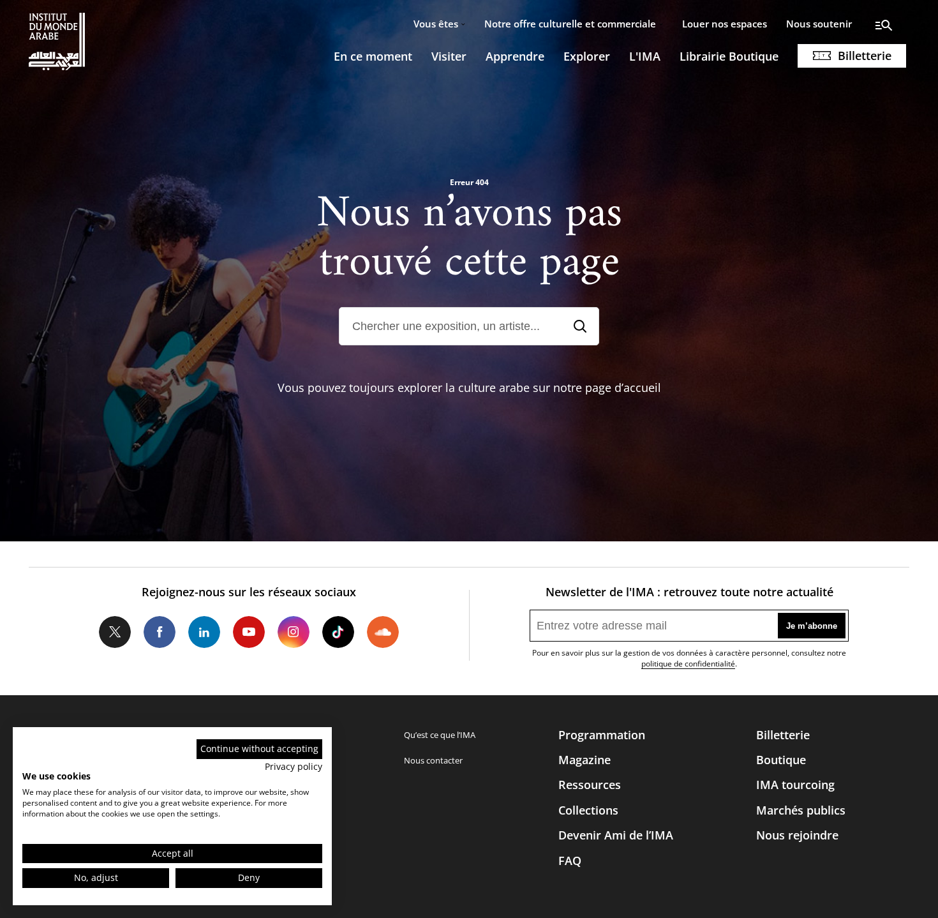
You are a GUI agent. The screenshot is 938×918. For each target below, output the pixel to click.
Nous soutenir (819, 23)
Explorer (586, 56)
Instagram (293, 632)
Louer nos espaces (724, 23)
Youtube (249, 632)
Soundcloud (383, 632)
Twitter (115, 632)
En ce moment (373, 56)
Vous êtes (435, 23)
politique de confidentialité (688, 663)
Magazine (584, 759)
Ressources (589, 784)
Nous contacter (433, 760)
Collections (588, 810)
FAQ (569, 860)
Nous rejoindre (797, 835)
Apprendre (515, 56)
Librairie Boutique (729, 56)
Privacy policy (293, 766)
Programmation (601, 734)
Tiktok (338, 632)
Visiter (448, 56)
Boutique (781, 759)
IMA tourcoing (795, 784)
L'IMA (644, 56)
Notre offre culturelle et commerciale (570, 23)
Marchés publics (800, 810)
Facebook (159, 632)
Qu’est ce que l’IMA (439, 735)
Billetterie (864, 55)
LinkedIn (204, 632)
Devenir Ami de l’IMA (615, 835)
